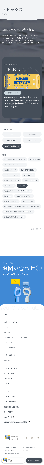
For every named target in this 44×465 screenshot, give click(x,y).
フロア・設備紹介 (10, 347)
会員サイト (8, 417)
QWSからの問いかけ (12, 146)
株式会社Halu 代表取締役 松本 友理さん (18, 211)
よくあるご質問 (9, 396)
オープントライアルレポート (14, 164)
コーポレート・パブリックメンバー (16, 337)
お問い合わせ (9, 401)
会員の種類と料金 (10, 355)
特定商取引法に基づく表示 (30, 447)
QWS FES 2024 (28, 201)
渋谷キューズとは (10, 322)
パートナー (8, 332)
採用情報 (7, 412)
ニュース (7, 383)
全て (12, 134)
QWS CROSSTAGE (11, 201)
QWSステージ (29, 175)
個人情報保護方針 (9, 450)
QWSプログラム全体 (11, 180)
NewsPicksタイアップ (24, 196)
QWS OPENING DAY (28, 170)
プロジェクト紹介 (10, 368)
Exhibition (7, 196)
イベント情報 (9, 373)
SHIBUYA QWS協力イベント (14, 217)
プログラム (8, 327)
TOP (6, 314)
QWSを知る (11, 140)
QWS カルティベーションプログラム (17, 191)
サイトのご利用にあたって (12, 447)
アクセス (7, 391)
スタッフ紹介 (8, 342)
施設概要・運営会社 (11, 407)
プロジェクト (9, 185)
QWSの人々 (32, 140)
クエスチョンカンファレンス (14, 159)
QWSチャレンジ (10, 170)
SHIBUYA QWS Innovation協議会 (16, 422)
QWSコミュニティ (30, 180)
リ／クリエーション (11, 175)
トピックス (8, 378)
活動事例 (32, 134)
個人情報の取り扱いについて (12, 453)
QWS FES (22, 185)
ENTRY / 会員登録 (33, 460)
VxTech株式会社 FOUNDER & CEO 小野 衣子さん (22, 206)
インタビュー (35, 159)
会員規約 (7, 360)
